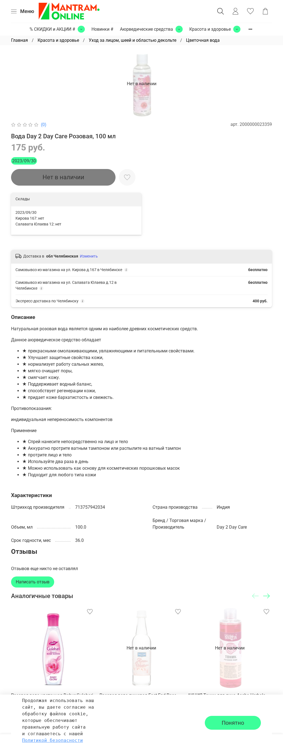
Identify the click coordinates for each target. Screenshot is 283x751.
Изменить (89, 256)
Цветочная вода (203, 40)
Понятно (233, 722)
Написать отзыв (32, 581)
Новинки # (102, 29)
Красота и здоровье (210, 29)
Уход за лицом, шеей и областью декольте (132, 40)
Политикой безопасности (52, 740)
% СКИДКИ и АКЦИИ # (52, 29)
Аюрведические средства (146, 29)
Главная (19, 40)
